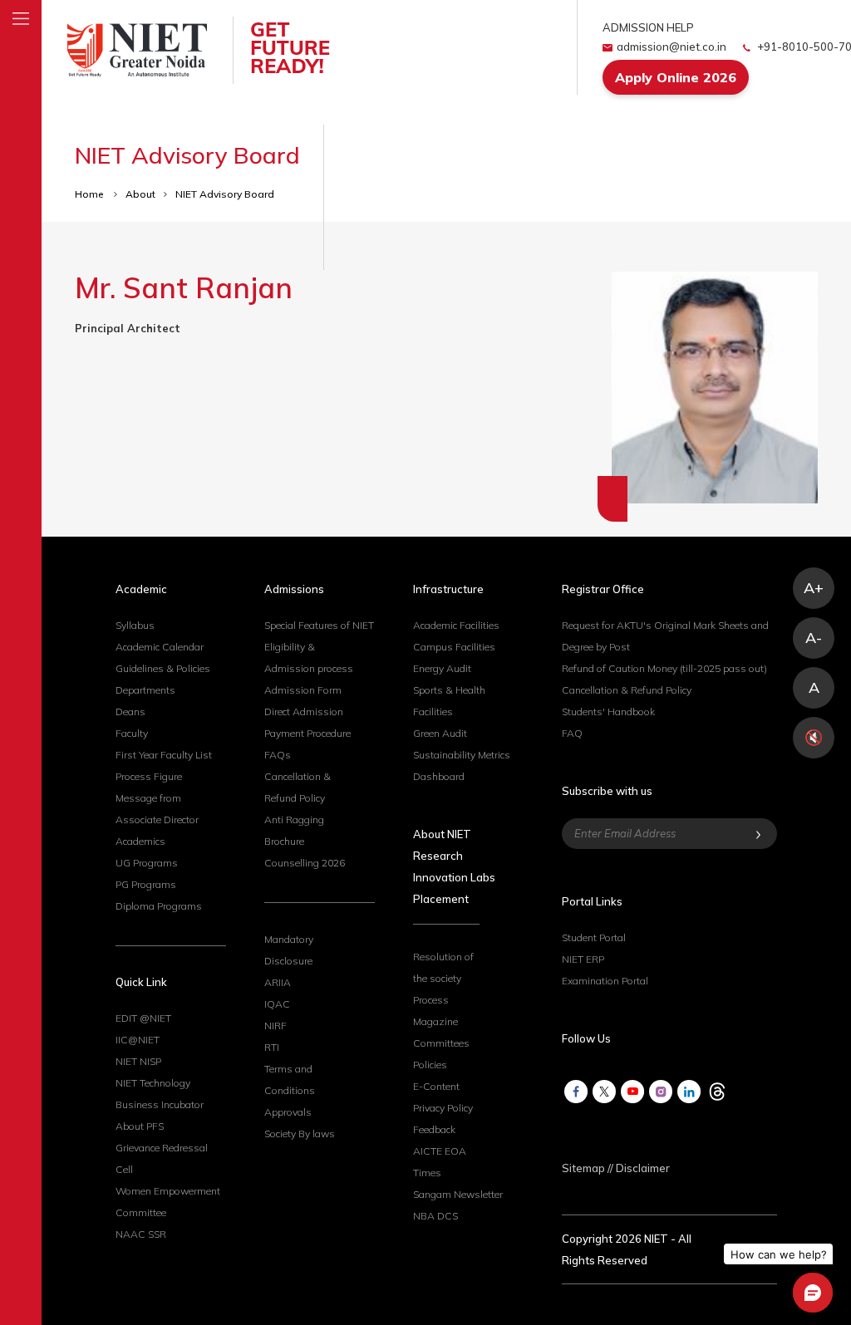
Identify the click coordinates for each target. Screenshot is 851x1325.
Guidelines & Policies (163, 668)
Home (90, 194)
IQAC (277, 1004)
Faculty (132, 733)
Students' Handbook (608, 711)
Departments (145, 690)
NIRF (275, 1025)
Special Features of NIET (319, 625)
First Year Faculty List (164, 754)
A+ (814, 587)
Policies (430, 1064)
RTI (271, 1047)
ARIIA (277, 982)
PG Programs (146, 884)
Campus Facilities (454, 646)
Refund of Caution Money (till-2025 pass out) (664, 668)
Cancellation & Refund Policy (626, 690)
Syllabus (135, 625)
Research (438, 855)
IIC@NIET (138, 1039)
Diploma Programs (159, 906)
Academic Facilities (456, 625)
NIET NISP (138, 1061)
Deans (130, 711)
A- (813, 637)
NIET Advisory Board (224, 194)
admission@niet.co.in (671, 46)
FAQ (572, 733)
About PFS (140, 1126)
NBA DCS (435, 1216)
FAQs (277, 754)
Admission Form (303, 690)
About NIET (442, 834)
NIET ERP (583, 959)
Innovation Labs (454, 877)
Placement (441, 898)
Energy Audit (442, 668)
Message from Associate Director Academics (157, 819)
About (140, 194)
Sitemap (583, 1168)
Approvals (288, 1112)
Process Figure (149, 776)
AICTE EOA (439, 1151)
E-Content (436, 1086)
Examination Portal (605, 980)
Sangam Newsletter (458, 1194)
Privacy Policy (443, 1108)
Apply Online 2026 (675, 77)
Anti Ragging (294, 819)
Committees (441, 1043)
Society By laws (299, 1133)
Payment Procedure (307, 733)
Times (427, 1172)
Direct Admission (303, 711)
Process (431, 1000)
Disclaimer (643, 1168)
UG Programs (147, 862)
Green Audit (440, 733)
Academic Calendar (160, 646)
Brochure (284, 841)
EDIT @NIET (143, 1018)
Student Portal (594, 937)
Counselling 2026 (304, 862)
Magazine (435, 1021)
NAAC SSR (141, 1234)
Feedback (434, 1129)
